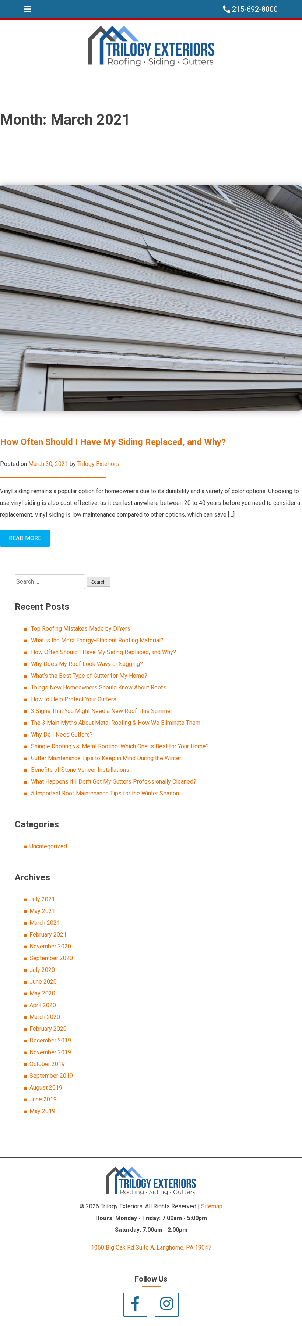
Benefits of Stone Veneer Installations (80, 769)
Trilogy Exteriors (98, 463)
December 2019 (50, 1040)
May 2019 (42, 1111)
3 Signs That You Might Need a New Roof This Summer (101, 710)
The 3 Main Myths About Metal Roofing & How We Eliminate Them (115, 722)
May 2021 (42, 911)
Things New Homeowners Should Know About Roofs (98, 687)
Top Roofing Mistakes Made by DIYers (80, 628)
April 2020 (42, 1005)
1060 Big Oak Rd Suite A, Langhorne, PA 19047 (151, 1247)
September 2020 (51, 958)
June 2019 (43, 1099)
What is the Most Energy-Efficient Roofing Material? (97, 640)
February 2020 (48, 1028)
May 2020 (42, 993)
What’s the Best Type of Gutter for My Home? (89, 675)
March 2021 (44, 922)
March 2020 (44, 1016)
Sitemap (211, 1206)
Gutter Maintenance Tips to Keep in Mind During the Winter (106, 758)
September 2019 (51, 1075)
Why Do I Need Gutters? (62, 734)
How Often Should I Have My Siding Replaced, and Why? (113, 442)
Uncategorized (48, 846)
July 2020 (42, 969)
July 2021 (42, 899)
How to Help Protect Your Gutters (73, 699)
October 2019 (47, 1064)
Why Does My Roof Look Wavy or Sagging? (87, 663)
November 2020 (50, 946)
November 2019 (50, 1052)
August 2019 (45, 1087)
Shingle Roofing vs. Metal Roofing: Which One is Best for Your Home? (120, 746)
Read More (25, 538)
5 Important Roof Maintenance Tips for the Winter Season (105, 793)
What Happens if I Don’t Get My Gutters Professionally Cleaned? (113, 781)
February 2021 (48, 934)
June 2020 (43, 981)
